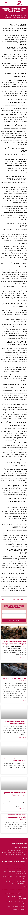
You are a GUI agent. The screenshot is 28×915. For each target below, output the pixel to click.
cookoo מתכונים (19, 843)
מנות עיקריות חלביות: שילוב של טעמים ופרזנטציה (14, 862)
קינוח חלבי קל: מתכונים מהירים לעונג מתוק (15, 893)
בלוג (20, 15)
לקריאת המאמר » (22, 657)
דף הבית (24, 15)
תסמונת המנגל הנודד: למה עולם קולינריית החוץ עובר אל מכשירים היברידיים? (16, 817)
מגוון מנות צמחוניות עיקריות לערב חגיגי (16, 865)
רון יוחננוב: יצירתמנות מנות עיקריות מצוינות (15, 868)
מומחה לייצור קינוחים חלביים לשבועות (17, 906)
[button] (6, 3)
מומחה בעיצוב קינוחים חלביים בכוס (17, 909)
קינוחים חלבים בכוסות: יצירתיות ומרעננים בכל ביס (14, 890)
